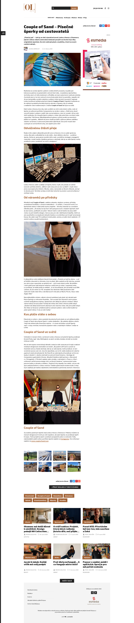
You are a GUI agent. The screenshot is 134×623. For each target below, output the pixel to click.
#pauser (87, 557)
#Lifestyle (67, 17)
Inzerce (30, 597)
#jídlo (57, 557)
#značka (63, 500)
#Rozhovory (59, 17)
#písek (28, 500)
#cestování (29, 496)
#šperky (53, 500)
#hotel (27, 522)
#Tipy (85, 17)
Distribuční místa (32, 590)
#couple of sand (44, 496)
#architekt (88, 522)
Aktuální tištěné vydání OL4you (37, 600)
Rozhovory (86, 537)
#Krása (80, 17)
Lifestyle (26, 537)
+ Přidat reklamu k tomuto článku (65, 487)
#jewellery (57, 496)
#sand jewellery (40, 500)
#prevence (58, 522)
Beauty (26, 572)
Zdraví (55, 537)
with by (67, 616)
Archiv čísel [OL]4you (34, 604)
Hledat (74, 8)
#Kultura (74, 17)
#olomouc (69, 496)
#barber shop (30, 557)
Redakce (30, 593)
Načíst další (67, 581)
